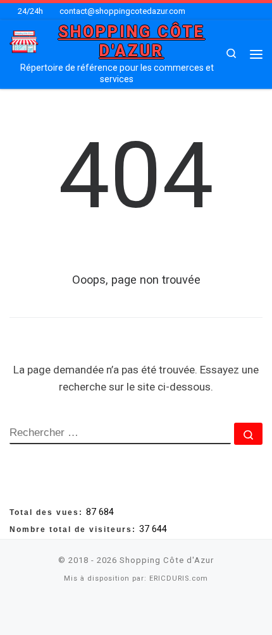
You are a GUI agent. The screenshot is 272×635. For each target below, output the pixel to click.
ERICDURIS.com (178, 578)
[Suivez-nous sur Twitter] (136, 611)
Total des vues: (47, 512)
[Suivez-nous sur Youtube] (152, 611)
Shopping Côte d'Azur (167, 560)
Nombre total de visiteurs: (74, 529)
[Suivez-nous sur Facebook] (120, 611)
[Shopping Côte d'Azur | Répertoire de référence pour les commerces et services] (24, 41)
